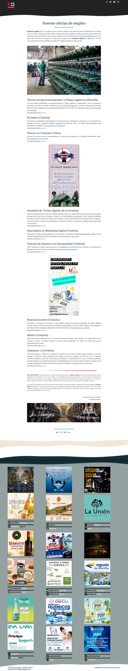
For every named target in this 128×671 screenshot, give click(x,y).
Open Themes (107, 667)
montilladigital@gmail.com (87, 36)
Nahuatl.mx (116, 667)
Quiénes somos (27, 667)
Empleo (68, 432)
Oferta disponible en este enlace (54, 126)
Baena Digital (16, 667)
